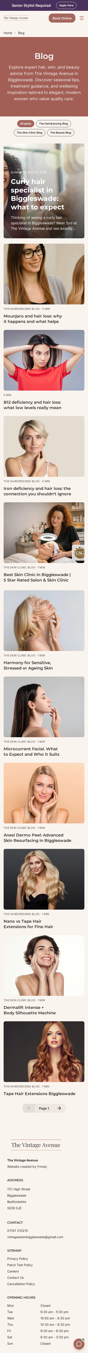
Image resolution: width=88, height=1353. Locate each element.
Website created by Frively (27, 1166)
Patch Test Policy (20, 1265)
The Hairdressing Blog (53, 123)
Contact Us (15, 1277)
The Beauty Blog (60, 132)
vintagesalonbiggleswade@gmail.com (35, 1237)
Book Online (62, 18)
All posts (25, 123)
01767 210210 (17, 1231)
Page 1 (44, 1108)
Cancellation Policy (21, 1284)
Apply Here (66, 5)
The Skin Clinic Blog (29, 132)
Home (8, 33)
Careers (13, 1271)
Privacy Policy (17, 1258)
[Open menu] (81, 18)
